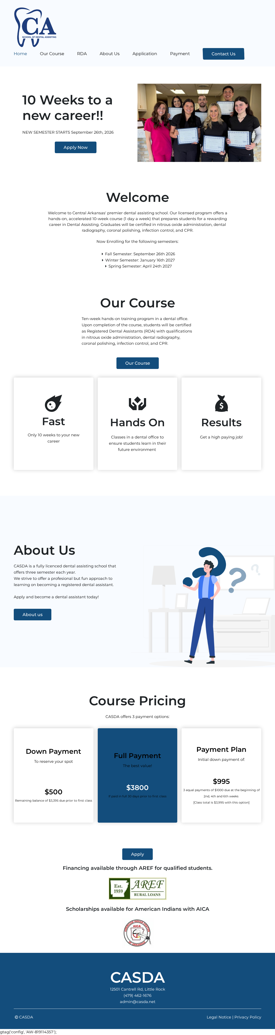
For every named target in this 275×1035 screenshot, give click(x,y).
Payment (180, 53)
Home (20, 53)
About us (33, 614)
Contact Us (224, 53)
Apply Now (76, 147)
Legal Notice (219, 1017)
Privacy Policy (247, 1017)
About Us (110, 53)
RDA (82, 53)
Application (145, 53)
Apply (137, 854)
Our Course (52, 53)
